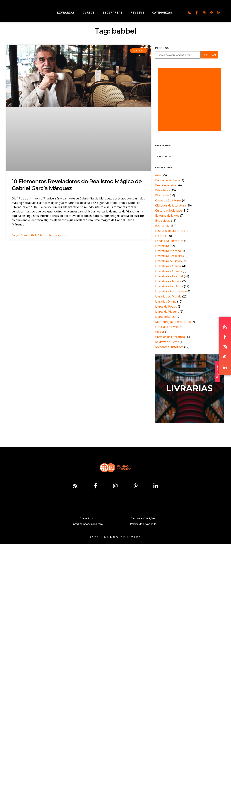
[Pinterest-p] (211, 13)
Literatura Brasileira (169, 256)
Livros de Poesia (166, 306)
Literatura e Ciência (168, 266)
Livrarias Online (165, 301)
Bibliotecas (162, 190)
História (160, 236)
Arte (158, 175)
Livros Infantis (165, 317)
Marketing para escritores (173, 322)
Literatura (162, 246)
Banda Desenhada (167, 180)
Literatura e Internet (169, 276)
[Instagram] (204, 13)
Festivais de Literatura (170, 231)
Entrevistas (162, 221)
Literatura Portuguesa (170, 291)
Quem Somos (88, 518)
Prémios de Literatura (170, 337)
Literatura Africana (168, 251)
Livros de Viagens (167, 312)
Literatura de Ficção (168, 261)
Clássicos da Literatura (170, 205)
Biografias (162, 195)
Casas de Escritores (168, 200)
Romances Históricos (169, 347)
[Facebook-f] (196, 13)
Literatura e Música (168, 281)
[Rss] (189, 13)
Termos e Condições (143, 518)
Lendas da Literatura (169, 241)
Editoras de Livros (167, 216)
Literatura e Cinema (168, 271)
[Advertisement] (189, 99)
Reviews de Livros (167, 342)
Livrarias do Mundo (168, 296)
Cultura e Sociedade (168, 210)
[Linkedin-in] (219, 13)
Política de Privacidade (143, 524)
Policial (160, 332)
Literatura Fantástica (169, 286)
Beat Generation (166, 185)
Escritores (162, 226)
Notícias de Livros (167, 327)
